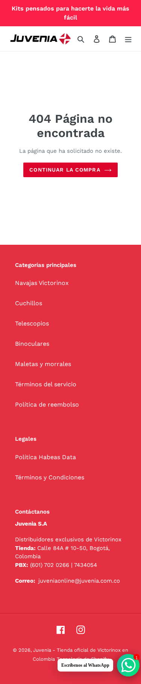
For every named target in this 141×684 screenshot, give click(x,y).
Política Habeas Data (45, 457)
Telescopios (32, 323)
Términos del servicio (45, 384)
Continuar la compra (64, 170)
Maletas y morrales (43, 364)
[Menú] (128, 38)
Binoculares (32, 343)
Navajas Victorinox (42, 282)
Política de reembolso (47, 404)
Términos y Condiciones (49, 477)
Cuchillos (28, 303)
